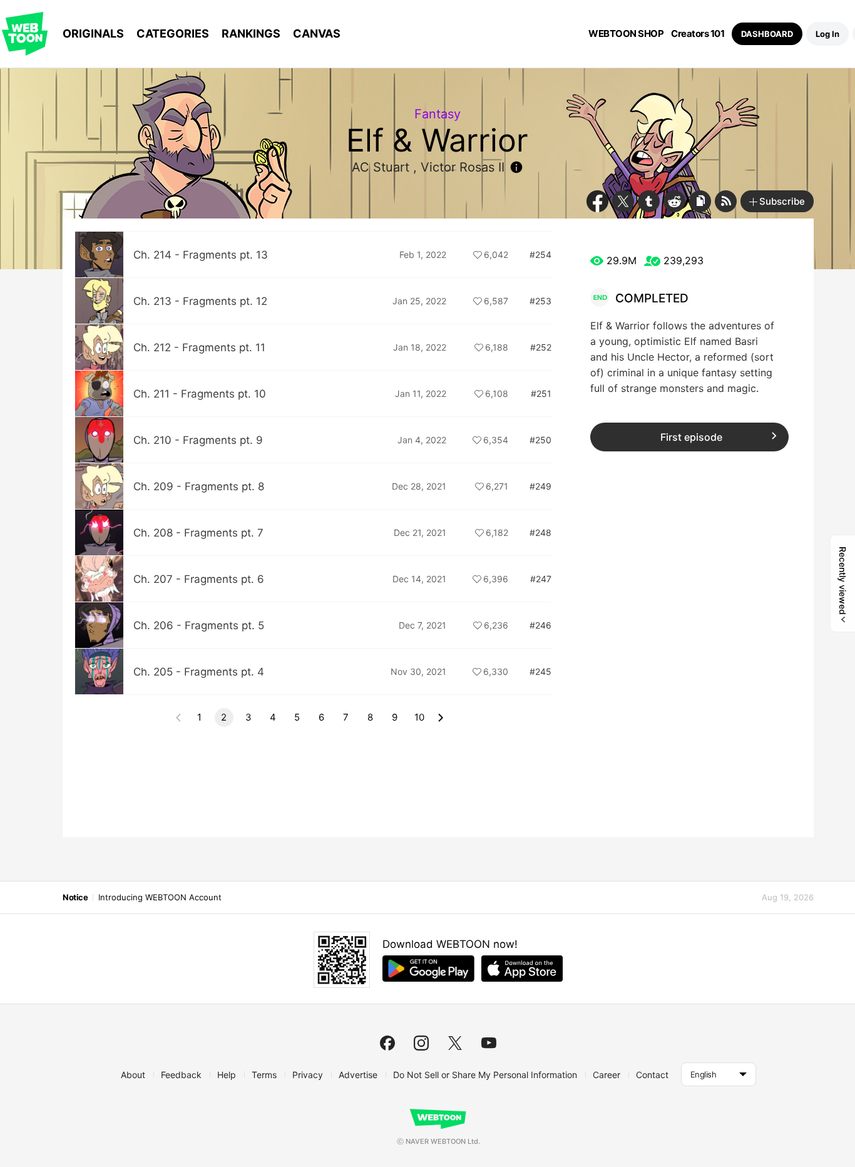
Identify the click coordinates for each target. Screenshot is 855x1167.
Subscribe (782, 201)
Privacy (307, 1074)
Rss (726, 201)
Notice (75, 897)
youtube (489, 1043)
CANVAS (316, 33)
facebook (387, 1043)
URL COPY (700, 201)
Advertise (358, 1074)
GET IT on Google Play (428, 968)
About (133, 1074)
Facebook (597, 201)
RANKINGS (251, 33)
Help (226, 1074)
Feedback (181, 1074)
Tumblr (649, 201)
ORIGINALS (93, 33)
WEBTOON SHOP (625, 33)
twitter (455, 1043)
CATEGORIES (172, 33)
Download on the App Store (522, 968)
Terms (264, 1074)
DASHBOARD (767, 34)
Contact (652, 1074)
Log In (827, 34)
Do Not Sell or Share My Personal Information (485, 1074)
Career (606, 1074)
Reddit (674, 201)
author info (516, 167)
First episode (691, 437)
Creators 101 (697, 33)
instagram (421, 1043)
